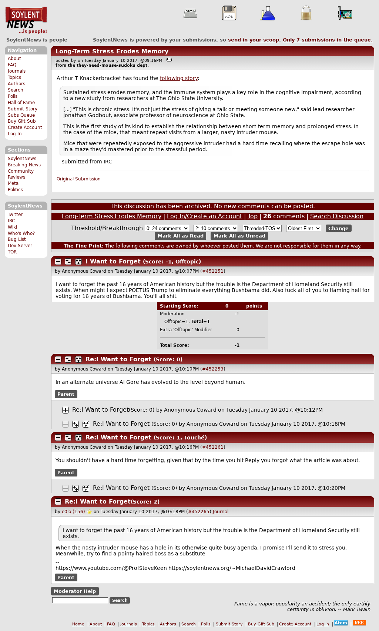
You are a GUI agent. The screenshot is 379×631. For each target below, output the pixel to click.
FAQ (12, 64)
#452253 (213, 369)
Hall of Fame (21, 102)
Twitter (15, 214)
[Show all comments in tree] (78, 261)
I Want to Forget (113, 261)
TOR (12, 252)
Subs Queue (21, 115)
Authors (16, 83)
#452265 (198, 511)
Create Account (25, 127)
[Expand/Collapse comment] (58, 261)
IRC (11, 220)
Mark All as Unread (239, 236)
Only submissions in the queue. (328, 40)
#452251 (213, 271)
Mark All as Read (181, 236)
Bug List (17, 239)
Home (78, 624)
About (14, 58)
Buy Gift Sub (22, 121)
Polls (12, 96)
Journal (220, 511)
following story (179, 78)
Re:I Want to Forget (118, 359)
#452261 (213, 447)
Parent (65, 394)
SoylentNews (26, 20)
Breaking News (24, 164)
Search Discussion (336, 216)
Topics (14, 77)
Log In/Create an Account (204, 216)
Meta (13, 183)
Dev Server (20, 245)
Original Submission (79, 179)
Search (15, 90)
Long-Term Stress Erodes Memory (112, 51)
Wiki (12, 227)
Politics (15, 189)
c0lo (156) (73, 511)
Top (253, 216)
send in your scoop (253, 40)
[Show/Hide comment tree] (68, 261)
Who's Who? (21, 233)
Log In (15, 133)
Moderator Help (75, 591)
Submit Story (22, 109)
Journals (17, 71)
